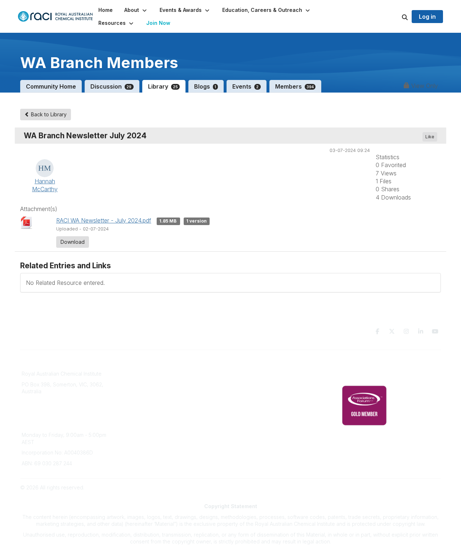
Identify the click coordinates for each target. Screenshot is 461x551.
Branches (139, 375)
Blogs (205, 86)
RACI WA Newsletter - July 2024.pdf (103, 220)
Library (163, 86)
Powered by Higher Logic (410, 487)
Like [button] (429, 136)
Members (294, 86)
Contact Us (248, 418)
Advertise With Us (256, 397)
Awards (137, 407)
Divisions (138, 386)
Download (73, 242)
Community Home (51, 86)
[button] (136, 10)
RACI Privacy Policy (364, 375)
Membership (249, 407)
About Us (139, 365)
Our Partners (250, 386)
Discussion (111, 86)
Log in (427, 16)
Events (245, 86)
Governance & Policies (368, 365)
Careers (137, 418)
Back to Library (48, 114)
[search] (395, 16)
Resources (247, 375)
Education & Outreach (260, 365)
